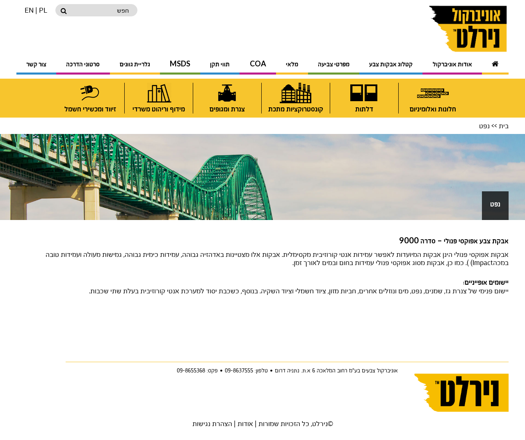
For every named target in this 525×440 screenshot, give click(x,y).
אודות (245, 423)
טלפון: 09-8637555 (246, 370)
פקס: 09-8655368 (197, 370)
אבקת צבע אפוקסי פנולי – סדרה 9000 (454, 241)
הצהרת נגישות (212, 423)
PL (43, 10)
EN (29, 10)
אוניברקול (448, 28)
